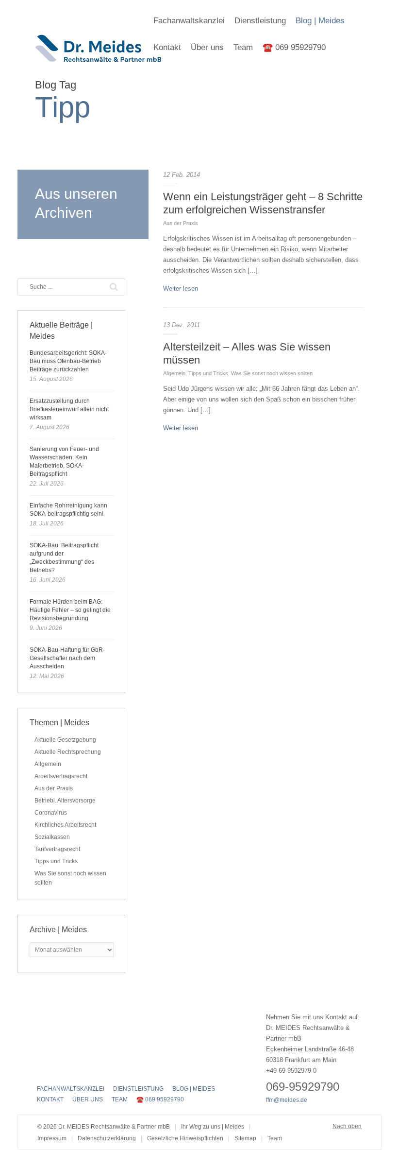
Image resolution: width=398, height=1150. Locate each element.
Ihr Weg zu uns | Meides (212, 1126)
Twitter (60, 1068)
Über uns (207, 47)
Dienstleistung (260, 20)
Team (243, 47)
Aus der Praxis (180, 223)
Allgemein (174, 373)
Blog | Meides (320, 20)
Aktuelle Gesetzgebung (65, 739)
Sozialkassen (52, 837)
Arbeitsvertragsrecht (60, 776)
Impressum (51, 1138)
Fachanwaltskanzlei (189, 20)
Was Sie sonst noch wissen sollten (272, 373)
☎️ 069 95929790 (294, 47)
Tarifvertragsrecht (57, 849)
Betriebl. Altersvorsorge (65, 800)
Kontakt (167, 47)
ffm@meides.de (286, 1100)
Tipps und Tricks (208, 373)
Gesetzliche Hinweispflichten (185, 1138)
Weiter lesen (180, 288)
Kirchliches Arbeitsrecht (65, 824)
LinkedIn (77, 1068)
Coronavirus (50, 812)
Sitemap (245, 1138)
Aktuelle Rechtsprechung (67, 752)
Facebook (43, 1068)
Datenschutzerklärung (107, 1138)
